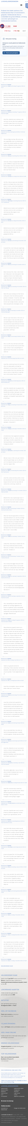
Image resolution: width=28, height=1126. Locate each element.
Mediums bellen (4, 1090)
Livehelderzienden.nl (6, 1114)
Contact (15, 1094)
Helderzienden (4, 1088)
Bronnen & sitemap (7, 1101)
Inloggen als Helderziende (19, 1108)
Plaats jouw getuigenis (12, 52)
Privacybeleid (4, 1096)
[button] (21, 5)
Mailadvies (3, 1091)
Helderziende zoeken (18, 1088)
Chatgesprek (17, 1090)
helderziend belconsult (20, 978)
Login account (17, 1093)
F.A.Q (2, 1094)
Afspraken (16, 1091)
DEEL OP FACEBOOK (8, 1011)
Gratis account (4, 1093)
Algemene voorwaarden (19, 1096)
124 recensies (4, 1061)
